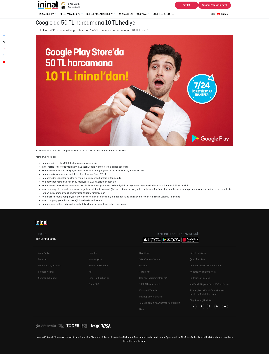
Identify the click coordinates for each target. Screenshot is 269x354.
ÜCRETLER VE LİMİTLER (164, 14)
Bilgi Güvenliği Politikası (201, 300)
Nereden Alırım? (46, 271)
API (90, 271)
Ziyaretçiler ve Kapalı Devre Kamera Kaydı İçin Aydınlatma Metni (207, 292)
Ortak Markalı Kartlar (99, 278)
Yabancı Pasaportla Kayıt (214, 5)
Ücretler (93, 253)
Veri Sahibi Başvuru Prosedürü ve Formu (209, 284)
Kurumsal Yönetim (148, 290)
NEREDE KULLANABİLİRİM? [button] (99, 14)
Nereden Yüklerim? (47, 278)
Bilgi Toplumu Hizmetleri (151, 296)
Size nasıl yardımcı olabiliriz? (153, 278)
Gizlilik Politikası (198, 253)
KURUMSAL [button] (141, 14)
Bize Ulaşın (144, 253)
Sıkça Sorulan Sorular (149, 259)
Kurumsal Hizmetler (99, 265)
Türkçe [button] (224, 14)
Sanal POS (94, 284)
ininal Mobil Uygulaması (49, 265)
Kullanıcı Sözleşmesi (200, 278)
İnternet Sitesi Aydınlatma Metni (205, 265)
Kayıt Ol (186, 5)
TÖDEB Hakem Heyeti (149, 284)
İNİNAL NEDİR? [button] (46, 14)
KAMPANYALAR (126, 14)
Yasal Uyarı (144, 271)
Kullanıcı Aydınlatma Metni (203, 271)
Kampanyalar (95, 259)
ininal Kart (43, 259)
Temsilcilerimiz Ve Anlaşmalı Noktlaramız (159, 303)
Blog (141, 309)
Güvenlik (143, 265)
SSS (213, 14)
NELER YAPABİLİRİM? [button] (70, 14)
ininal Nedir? (44, 253)
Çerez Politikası (197, 259)
